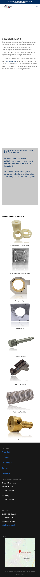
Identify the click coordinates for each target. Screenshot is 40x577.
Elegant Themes (20, 572)
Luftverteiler (20, 440)
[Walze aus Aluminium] (20, 397)
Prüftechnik (6, 452)
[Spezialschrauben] (20, 342)
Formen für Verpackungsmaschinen (20, 273)
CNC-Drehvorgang (10, 61)
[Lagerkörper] (20, 314)
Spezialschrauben (20, 356)
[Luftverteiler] (20, 425)
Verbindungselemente (12, 161)
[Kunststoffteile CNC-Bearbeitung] (20, 231)
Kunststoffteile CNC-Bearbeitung (20, 245)
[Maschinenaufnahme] (20, 370)
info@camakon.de (9, 525)
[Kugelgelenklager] (20, 286)
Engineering (6, 457)
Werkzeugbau (7, 463)
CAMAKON (6, 473)
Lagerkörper (20, 328)
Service (5, 468)
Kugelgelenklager (20, 301)
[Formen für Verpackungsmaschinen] (20, 259)
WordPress (20, 574)
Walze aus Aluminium (20, 412)
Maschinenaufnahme (20, 384)
